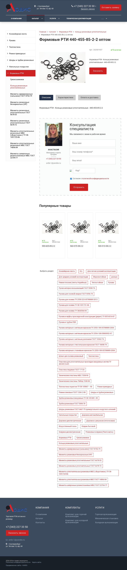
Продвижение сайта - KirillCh (16, 565)
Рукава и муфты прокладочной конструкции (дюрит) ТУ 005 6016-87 (87, 316)
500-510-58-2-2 (104, 246)
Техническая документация (78, 18)
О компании (16, 18)
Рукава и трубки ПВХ (67, 322)
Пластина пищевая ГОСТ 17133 (71, 370)
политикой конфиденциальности (95, 179)
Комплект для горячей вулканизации (75, 515)
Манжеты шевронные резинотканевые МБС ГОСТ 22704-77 (22, 156)
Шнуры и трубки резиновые (21, 60)
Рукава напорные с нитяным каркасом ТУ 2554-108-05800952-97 (85, 333)
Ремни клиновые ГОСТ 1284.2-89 (72, 392)
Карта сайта (36, 562)
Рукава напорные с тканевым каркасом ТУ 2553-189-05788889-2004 (87, 350)
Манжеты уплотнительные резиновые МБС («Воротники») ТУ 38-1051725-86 (22, 134)
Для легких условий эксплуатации (101, 271)
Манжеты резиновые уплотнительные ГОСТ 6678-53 (20, 112)
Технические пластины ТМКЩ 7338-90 (74, 381)
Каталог (35, 18)
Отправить (78, 187)
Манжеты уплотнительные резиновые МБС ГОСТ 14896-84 (22, 145)
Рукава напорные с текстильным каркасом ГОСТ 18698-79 (83, 345)
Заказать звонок (88, 9)
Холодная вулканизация (106, 523)
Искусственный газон (68, 426)
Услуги (53, 18)
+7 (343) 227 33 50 (84, 6)
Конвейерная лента (18, 34)
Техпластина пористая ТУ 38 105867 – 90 (75, 387)
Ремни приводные (17, 53)
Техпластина (14, 47)
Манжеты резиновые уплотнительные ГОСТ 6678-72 (20, 123)
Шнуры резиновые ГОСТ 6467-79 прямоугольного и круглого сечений (87, 409)
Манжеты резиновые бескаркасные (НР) (19, 103)
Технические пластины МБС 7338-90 (73, 375)
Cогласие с (91, 179)
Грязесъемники (17, 79)
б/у (81, 271)
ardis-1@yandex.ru (53, 163)
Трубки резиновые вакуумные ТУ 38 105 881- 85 (78, 398)
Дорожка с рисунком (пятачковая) (100, 421)
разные (114, 277)
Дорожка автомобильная (92, 415)
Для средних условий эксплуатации (73, 277)
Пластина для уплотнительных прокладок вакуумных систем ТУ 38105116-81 (85, 363)
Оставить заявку (110, 7)
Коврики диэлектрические (69, 432)
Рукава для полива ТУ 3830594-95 (73, 311)
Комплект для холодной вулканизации (76, 521)
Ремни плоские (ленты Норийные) (73, 283)
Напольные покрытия (19, 67)
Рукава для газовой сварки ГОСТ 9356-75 (76, 294)
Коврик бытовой (88, 426)
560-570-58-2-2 (76, 246)
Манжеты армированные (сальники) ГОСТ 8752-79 (21, 95)
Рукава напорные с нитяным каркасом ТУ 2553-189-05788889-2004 (86, 328)
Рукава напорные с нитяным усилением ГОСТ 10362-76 (81, 339)
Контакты (40, 523)
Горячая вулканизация (105, 514)
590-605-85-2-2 (48, 246)
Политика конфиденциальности (18, 562)
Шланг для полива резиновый (71, 356)
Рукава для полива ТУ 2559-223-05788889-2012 (78, 299)
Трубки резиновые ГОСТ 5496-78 (72, 404)
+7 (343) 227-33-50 (53, 159)
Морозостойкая (99, 277)
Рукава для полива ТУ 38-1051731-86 (74, 305)
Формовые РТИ (17, 73)
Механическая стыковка (106, 518)
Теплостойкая (97, 283)
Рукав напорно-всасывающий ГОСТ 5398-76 (77, 288)
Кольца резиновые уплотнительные (18, 87)
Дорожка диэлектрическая (70, 421)
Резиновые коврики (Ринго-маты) (99, 432)
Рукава (12, 40)
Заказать (98, 71)
